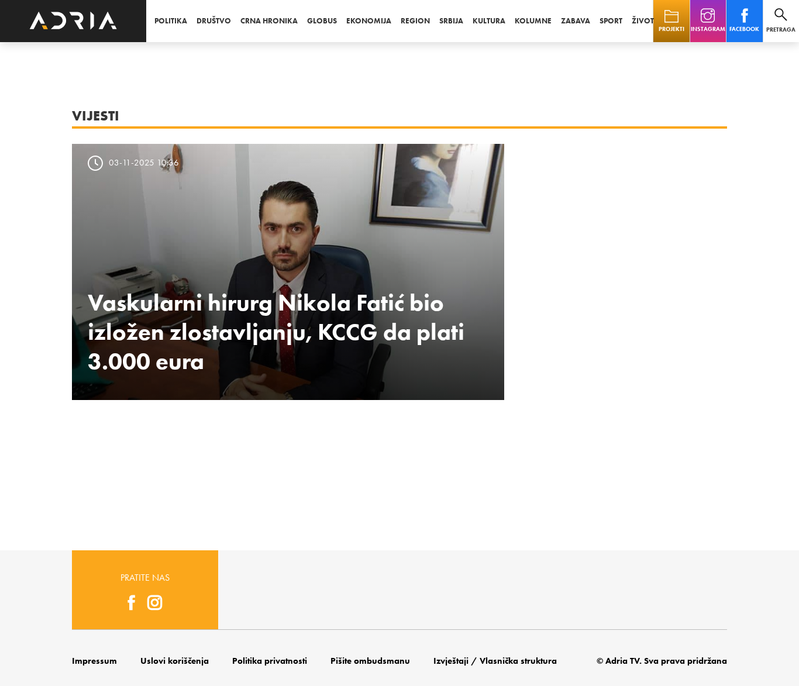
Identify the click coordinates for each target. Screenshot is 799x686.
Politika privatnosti (269, 661)
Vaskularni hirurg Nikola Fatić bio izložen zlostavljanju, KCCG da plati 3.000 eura (276, 331)
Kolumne (533, 20)
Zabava (575, 20)
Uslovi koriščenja (174, 661)
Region (415, 20)
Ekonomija (368, 20)
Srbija (451, 20)
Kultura (489, 20)
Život (643, 20)
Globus (322, 20)
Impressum (94, 661)
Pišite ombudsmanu (370, 661)
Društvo (214, 20)
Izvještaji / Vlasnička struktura (495, 661)
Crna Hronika (269, 20)
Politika (170, 20)
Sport (611, 20)
